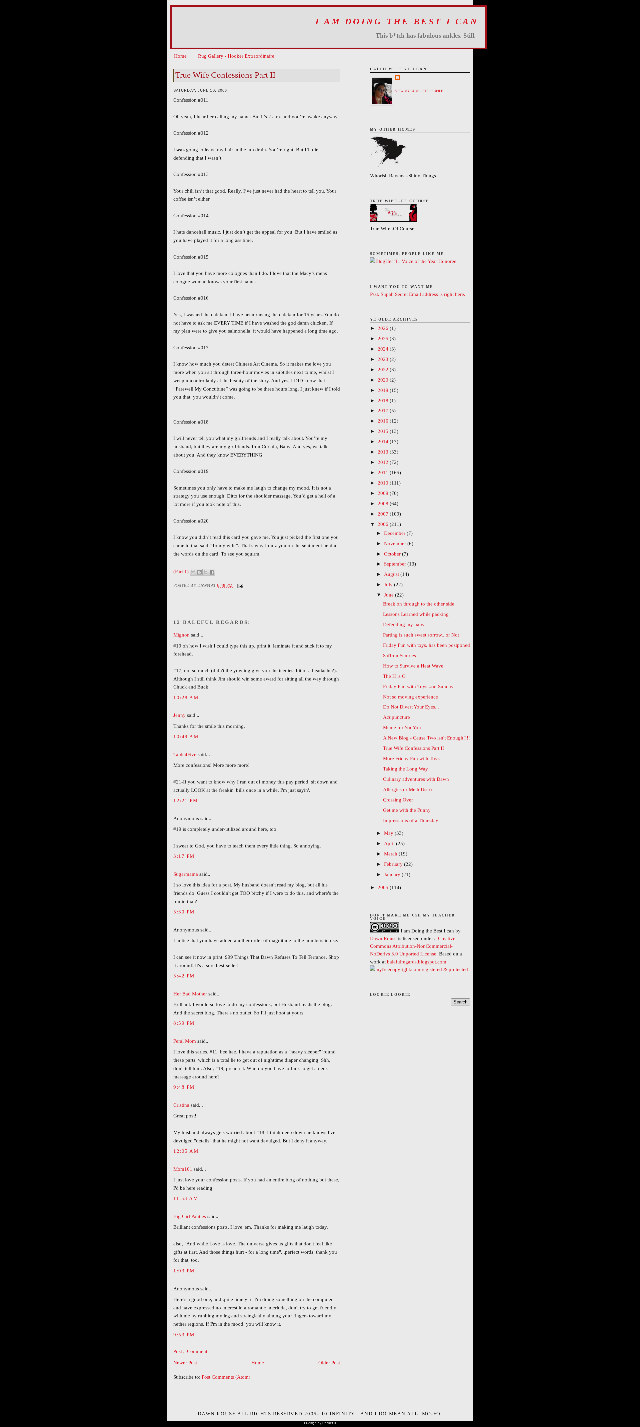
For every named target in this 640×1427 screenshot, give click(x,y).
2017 (384, 410)
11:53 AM (185, 1198)
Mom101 (182, 1169)
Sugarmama (185, 874)
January (393, 874)
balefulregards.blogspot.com (416, 961)
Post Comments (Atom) (226, 1377)
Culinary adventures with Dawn (416, 779)
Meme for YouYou (402, 727)
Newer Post (185, 1362)
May (389, 833)
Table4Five (184, 754)
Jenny (179, 715)
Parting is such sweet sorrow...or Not (421, 635)
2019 (384, 390)
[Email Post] (239, 585)
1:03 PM (184, 1270)
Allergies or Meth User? (408, 789)
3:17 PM (184, 856)
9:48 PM (184, 1087)
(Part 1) (181, 571)
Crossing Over (398, 799)
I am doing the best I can (396, 21)
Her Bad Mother (190, 993)
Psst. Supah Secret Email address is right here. (417, 294)
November (395, 543)
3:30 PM (184, 911)
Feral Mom (184, 1041)
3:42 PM (184, 975)
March (391, 853)
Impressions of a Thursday (410, 820)
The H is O (394, 676)
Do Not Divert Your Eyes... (411, 707)
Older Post (329, 1362)
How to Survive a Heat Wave (413, 666)
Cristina (181, 1105)
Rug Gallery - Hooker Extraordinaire (236, 56)
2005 (384, 887)
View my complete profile (419, 91)
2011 (384, 472)
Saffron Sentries (399, 655)
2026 (384, 328)
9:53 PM (184, 1334)
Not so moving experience (410, 697)
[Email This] (193, 572)
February (394, 864)
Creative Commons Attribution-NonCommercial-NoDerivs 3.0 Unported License (412, 945)
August (392, 574)
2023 (384, 359)
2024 (384, 349)
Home (180, 56)
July (389, 584)
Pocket (327, 1423)
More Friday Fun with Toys (411, 758)
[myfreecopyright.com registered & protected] (419, 969)
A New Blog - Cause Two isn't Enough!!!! (426, 737)
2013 (384, 452)
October (393, 554)
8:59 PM (184, 1023)
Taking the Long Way (405, 768)
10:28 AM (185, 697)
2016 (384, 421)
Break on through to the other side (418, 604)
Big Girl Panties (189, 1216)
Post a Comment (190, 1351)
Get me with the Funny (407, 810)
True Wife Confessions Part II (225, 74)
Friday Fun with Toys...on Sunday (418, 686)
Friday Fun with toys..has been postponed (426, 645)
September (395, 564)
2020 (384, 380)
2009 (384, 493)
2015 (384, 431)
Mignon (181, 635)
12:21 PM (185, 800)
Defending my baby (404, 624)
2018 (384, 400)
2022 (384, 369)
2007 (384, 514)
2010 (384, 483)
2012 (384, 462)
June (389, 595)
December (395, 533)
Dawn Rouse (383, 938)
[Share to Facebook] (212, 572)
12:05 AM (185, 1151)
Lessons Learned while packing (416, 614)
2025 (384, 338)
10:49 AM (185, 736)
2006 (384, 524)
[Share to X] (205, 572)
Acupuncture (396, 717)
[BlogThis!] (199, 572)
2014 (384, 441)
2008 (384, 503)
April (390, 843)
